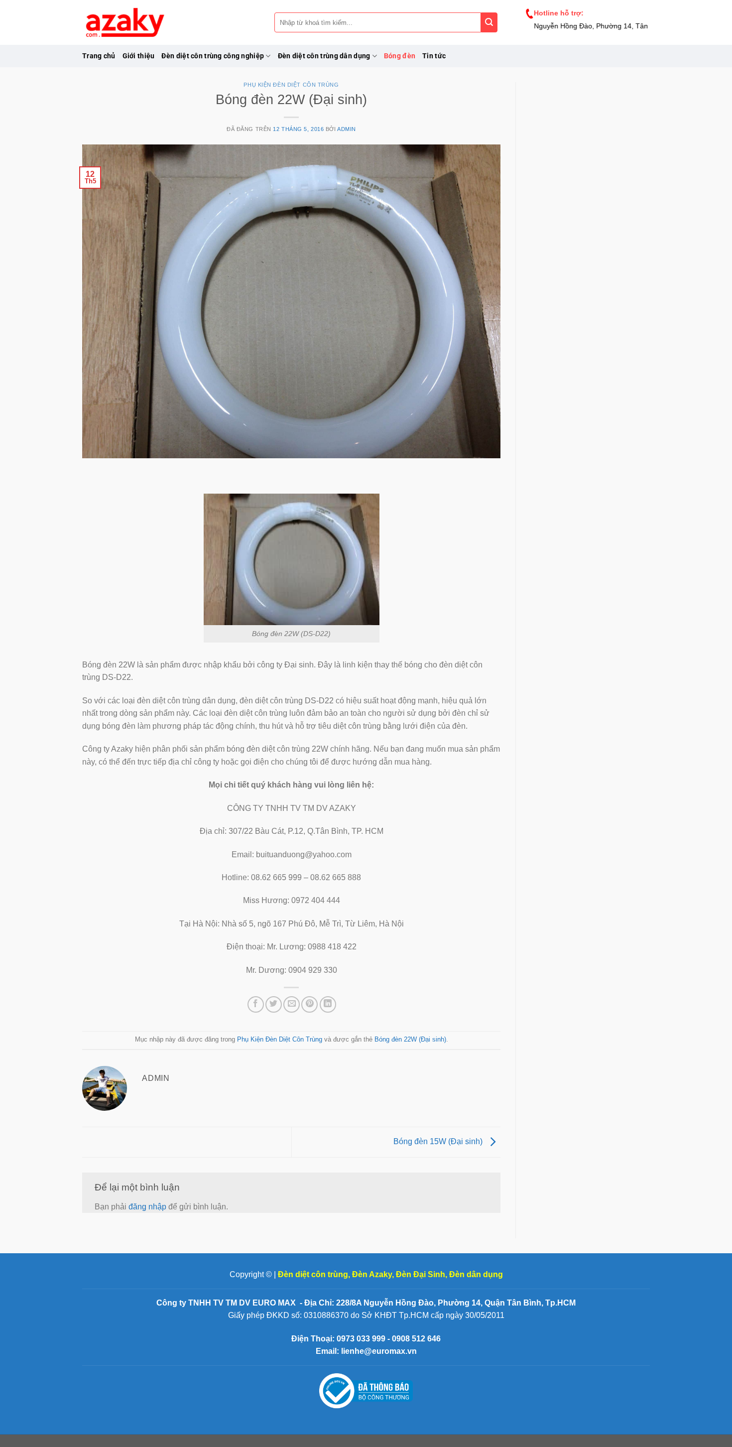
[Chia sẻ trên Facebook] (255, 1004)
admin (346, 129)
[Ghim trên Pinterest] (309, 1004)
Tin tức (434, 56)
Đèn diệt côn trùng (313, 1274)
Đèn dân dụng (476, 1274)
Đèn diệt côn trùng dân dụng (324, 56)
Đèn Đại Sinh (420, 1274)
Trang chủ (99, 56)
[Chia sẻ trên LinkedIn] (328, 1004)
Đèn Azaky (372, 1274)
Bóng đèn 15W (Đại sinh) (439, 1141)
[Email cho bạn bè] (291, 1004)
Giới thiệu (138, 56)
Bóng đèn (399, 56)
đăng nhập (147, 1206)
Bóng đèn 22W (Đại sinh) (410, 1039)
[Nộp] (489, 22)
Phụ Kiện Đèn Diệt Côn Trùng (291, 85)
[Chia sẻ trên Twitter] (273, 1004)
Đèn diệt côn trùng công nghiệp (212, 56)
